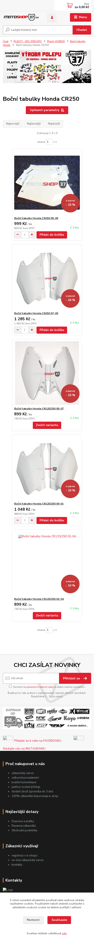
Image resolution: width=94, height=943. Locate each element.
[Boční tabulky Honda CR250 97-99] (47, 278)
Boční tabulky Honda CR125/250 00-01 (39, 503)
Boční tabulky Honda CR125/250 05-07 (39, 408)
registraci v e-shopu (24, 856)
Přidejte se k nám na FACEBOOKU (37, 741)
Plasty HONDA (56, 41)
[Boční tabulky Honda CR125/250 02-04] (47, 563)
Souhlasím (59, 920)
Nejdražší (54, 124)
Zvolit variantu (47, 425)
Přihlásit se (72, 678)
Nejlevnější (34, 124)
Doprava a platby (23, 821)
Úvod (5, 41)
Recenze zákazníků (24, 826)
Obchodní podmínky (24, 830)
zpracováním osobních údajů (40, 687)
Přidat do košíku (52, 235)
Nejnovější (12, 124)
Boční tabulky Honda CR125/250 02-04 (39, 599)
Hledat (82, 30)
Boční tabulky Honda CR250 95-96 (36, 218)
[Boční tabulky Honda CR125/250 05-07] (47, 373)
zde (64, 933)
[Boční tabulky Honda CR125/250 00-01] (47, 468)
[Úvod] (21, 17)
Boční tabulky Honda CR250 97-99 (36, 313)
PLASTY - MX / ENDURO (28, 41)
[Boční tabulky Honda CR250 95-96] (47, 182)
